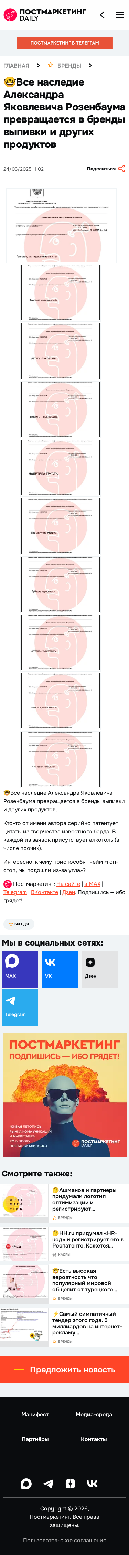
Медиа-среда (94, 1414)
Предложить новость (73, 1370)
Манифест (35, 1414)
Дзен (68, 892)
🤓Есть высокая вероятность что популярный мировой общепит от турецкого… (84, 1280)
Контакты (94, 1439)
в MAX (92, 884)
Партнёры (35, 1439)
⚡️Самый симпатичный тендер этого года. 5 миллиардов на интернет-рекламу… (87, 1323)
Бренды (21, 924)
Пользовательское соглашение (64, 1540)
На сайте (68, 884)
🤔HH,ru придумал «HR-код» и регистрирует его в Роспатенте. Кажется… (88, 1239)
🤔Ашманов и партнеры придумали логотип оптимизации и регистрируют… (84, 1199)
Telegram (15, 892)
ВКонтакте (44, 892)
